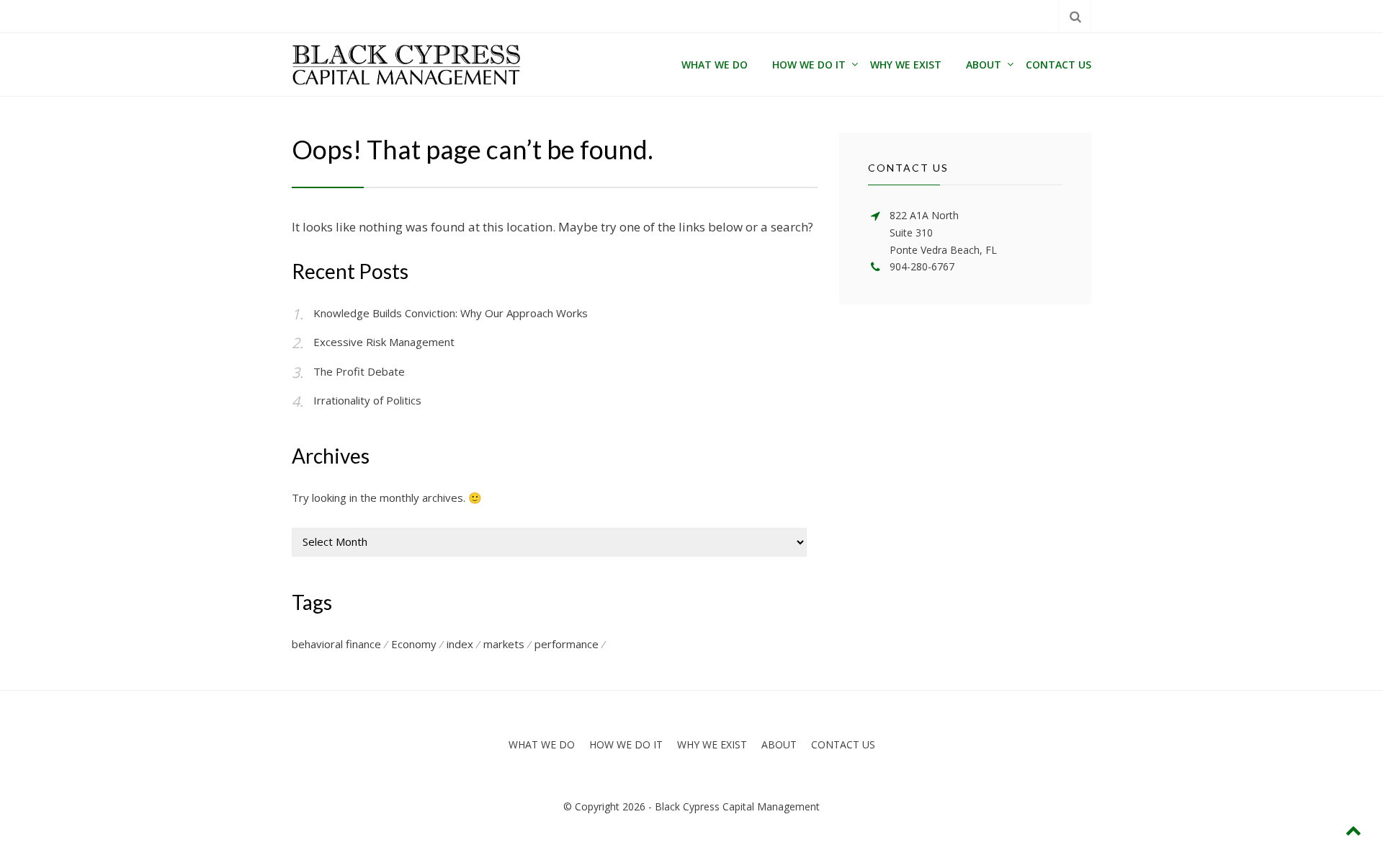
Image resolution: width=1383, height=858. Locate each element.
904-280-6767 (922, 266)
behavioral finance (336, 644)
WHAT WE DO (714, 64)
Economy (414, 644)
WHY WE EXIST (905, 64)
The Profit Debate (359, 371)
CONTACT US (1058, 64)
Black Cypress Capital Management (737, 806)
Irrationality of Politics (367, 400)
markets (503, 644)
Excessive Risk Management (384, 342)
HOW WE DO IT (809, 64)
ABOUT (983, 64)
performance (566, 644)
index (460, 644)
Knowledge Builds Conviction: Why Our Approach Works (450, 313)
